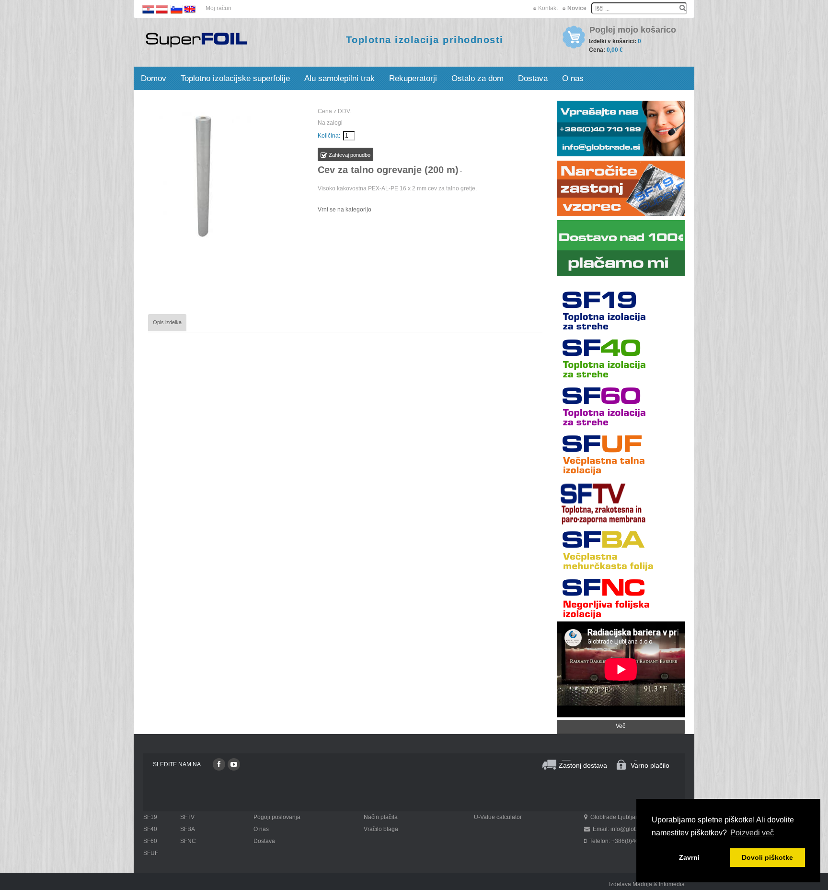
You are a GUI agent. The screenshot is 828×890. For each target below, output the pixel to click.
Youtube (234, 764)
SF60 (150, 841)
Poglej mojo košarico (632, 30)
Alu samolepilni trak (339, 78)
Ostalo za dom (477, 78)
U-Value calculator (498, 817)
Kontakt (548, 8)
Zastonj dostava (583, 765)
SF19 (150, 817)
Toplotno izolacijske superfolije (235, 78)
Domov (153, 78)
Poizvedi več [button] (752, 833)
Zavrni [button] (689, 857)
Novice (576, 8)
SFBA (187, 829)
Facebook (219, 764)
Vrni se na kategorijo (344, 209)
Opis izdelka (167, 322)
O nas (573, 78)
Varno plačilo (650, 765)
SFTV (187, 817)
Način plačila (381, 817)
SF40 (150, 829)
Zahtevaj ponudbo (348, 155)
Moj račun (218, 8)
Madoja (642, 884)
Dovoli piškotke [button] (767, 857)
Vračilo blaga (381, 829)
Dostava (533, 78)
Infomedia (672, 884)
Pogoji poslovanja (276, 817)
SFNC (188, 841)
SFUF (150, 853)
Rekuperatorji (413, 78)
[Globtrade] (196, 39)
